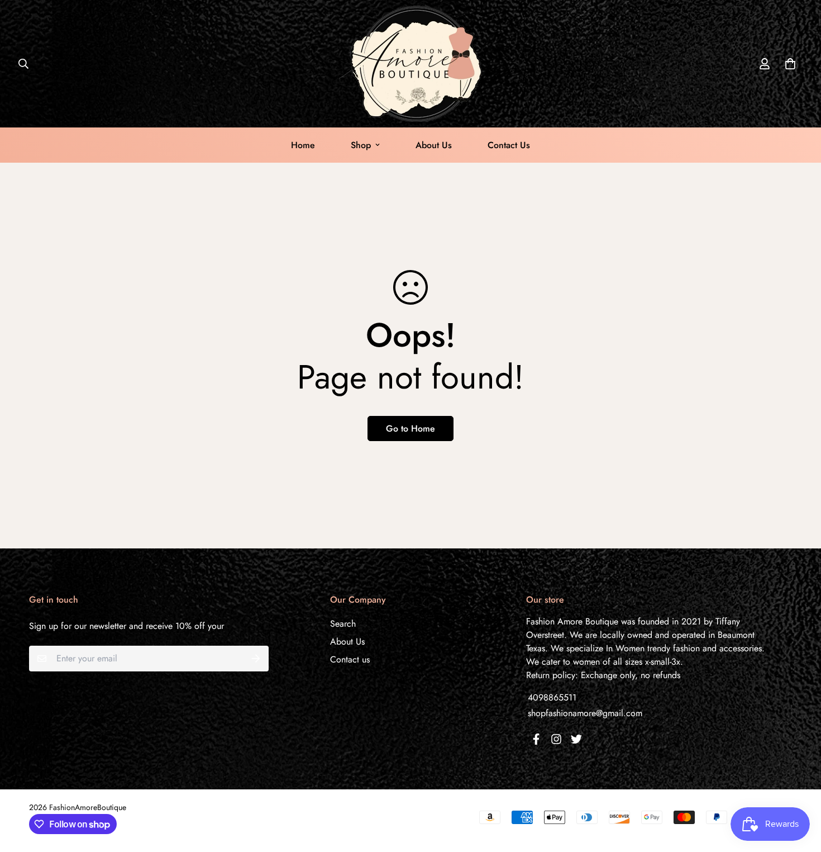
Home (303, 145)
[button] (788, 64)
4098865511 (552, 697)
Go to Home (410, 428)
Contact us (350, 659)
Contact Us (509, 145)
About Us (434, 145)
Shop (361, 145)
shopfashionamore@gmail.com (585, 713)
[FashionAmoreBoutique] (410, 63)
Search (343, 623)
